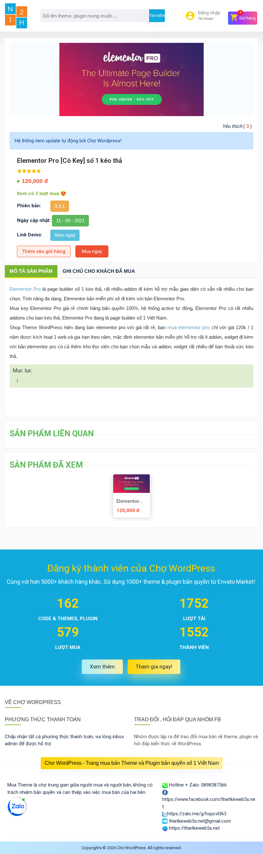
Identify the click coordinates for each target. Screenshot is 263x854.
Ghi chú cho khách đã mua (99, 271)
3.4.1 (60, 206)
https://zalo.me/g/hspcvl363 (196, 814)
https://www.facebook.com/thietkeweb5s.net (208, 803)
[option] (131, 498)
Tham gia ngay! (154, 666)
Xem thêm (102, 666)
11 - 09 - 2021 (70, 220)
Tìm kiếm (157, 15)
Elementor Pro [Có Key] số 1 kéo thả (131, 501)
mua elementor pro (188, 327)
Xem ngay (65, 235)
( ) (237, 126)
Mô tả (31, 271)
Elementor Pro (25, 289)
